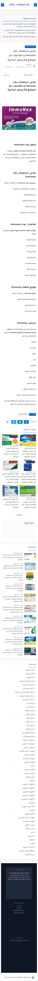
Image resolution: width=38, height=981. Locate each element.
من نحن (19, 905)
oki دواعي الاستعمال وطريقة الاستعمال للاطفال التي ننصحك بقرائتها (13, 620)
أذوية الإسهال (29, 670)
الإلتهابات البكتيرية (28, 784)
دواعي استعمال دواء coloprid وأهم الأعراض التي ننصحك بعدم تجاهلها (13, 653)
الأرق (32, 766)
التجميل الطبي (29, 814)
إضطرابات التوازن (28, 744)
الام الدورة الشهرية (28, 806)
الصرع (32, 843)
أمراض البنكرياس (28, 688)
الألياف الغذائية (29, 769)
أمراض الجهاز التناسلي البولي (24, 692)
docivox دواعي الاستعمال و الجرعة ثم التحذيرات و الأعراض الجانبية (13, 578)
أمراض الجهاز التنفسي (26, 696)
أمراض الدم (30, 703)
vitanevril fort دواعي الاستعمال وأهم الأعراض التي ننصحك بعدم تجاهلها (13, 557)
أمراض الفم (30, 718)
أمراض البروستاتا (28, 685)
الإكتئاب (31, 780)
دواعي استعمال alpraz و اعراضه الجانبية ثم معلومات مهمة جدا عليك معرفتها (13, 599)
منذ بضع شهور (17, 553)
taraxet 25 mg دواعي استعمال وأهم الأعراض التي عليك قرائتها (13, 567)
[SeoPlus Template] (33, 977)
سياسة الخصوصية (19, 910)
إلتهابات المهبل (29, 762)
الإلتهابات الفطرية (28, 792)
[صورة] (30, 556)
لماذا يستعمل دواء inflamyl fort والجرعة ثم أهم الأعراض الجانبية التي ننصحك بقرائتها (13, 610)
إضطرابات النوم (29, 747)
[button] (26, 422)
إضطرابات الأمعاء (28, 740)
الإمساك (31, 803)
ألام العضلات (30, 677)
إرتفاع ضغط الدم (28, 736)
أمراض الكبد (30, 725)
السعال (31, 840)
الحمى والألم (30, 828)
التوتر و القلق (29, 825)
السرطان (31, 836)
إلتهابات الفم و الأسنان (26, 751)
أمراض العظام (29, 710)
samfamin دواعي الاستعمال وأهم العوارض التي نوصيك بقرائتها (14, 588)
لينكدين (12, 940)
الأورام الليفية (29, 777)
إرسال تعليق (29, 523)
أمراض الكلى (30, 729)
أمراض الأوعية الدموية (27, 681)
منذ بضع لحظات (30, 446)
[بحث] (2, 5)
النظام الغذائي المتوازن (26, 851)
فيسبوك (25, 940)
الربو (32, 832)
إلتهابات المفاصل (28, 758)
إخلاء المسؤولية (19, 913)
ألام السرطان (29, 674)
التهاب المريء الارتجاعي (26, 817)
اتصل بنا (19, 908)
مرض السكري (29, 854)
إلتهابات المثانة (29, 755)
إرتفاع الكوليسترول (28, 733)
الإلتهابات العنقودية (28, 788)
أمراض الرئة (30, 707)
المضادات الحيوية (28, 847)
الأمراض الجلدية (29, 773)
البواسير (31, 810)
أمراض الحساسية (28, 699)
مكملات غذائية (30, 46)
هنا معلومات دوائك (19, 5)
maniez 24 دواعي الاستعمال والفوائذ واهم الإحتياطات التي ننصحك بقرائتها (14, 642)
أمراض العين (30, 714)
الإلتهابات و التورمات (27, 799)
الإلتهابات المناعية (28, 795)
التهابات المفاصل (28, 821)
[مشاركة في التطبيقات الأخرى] (7, 422)
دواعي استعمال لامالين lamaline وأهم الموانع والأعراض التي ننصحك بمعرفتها (13, 631)
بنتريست (18, 940)
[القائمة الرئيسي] (35, 5)
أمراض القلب (29, 721)
